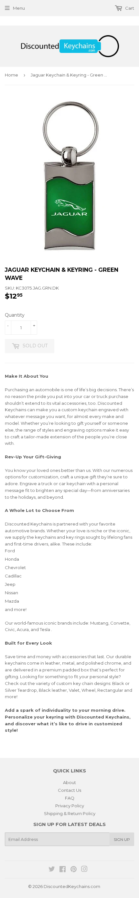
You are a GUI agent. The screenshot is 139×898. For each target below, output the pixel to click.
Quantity (15, 315)
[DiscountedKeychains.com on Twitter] (51, 869)
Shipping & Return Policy (69, 813)
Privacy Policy (69, 805)
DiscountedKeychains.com (72, 886)
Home (11, 74)
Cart (129, 8)
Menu (19, 8)
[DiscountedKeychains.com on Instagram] (84, 869)
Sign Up (122, 839)
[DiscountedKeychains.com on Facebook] (62, 869)
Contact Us (69, 790)
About (69, 782)
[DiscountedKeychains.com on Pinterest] (73, 869)
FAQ (69, 798)
